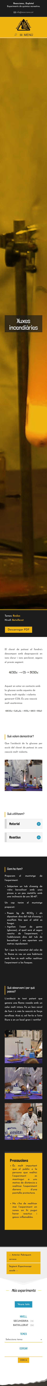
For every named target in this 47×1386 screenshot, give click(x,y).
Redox (16, 616)
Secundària (20, 1321)
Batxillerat (18, 620)
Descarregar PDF (18, 629)
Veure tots (23, 1304)
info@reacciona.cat (24, 12)
